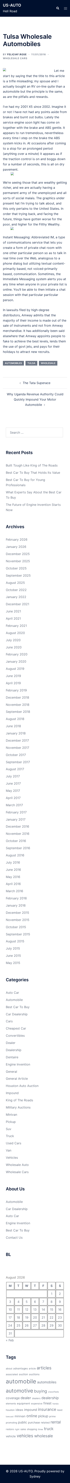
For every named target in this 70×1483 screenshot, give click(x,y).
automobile (21, 1381)
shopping (32, 1429)
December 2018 (17, 697)
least (59, 1409)
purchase (34, 1422)
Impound (12, 1093)
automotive (19, 1390)
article (32, 1368)
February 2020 (16, 654)
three (40, 1429)
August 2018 (15, 719)
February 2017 (16, 812)
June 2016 (13, 870)
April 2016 (13, 884)
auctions (34, 1374)
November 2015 (17, 920)
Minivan (11, 1114)
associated (12, 1374)
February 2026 (16, 539)
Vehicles (12, 1157)
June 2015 (13, 956)
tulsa (31, 363)
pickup (43, 1416)
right (17, 1429)
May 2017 (13, 791)
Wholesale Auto (17, 1165)
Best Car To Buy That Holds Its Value (33, 472)
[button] (57, 8)
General (11, 1071)
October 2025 (16, 568)
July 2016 (13, 862)
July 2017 (13, 776)
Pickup (11, 1122)
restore (10, 1429)
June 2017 (13, 783)
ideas (19, 1410)
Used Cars (13, 1143)
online (31, 1416)
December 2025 (18, 554)
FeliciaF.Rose (17, 54)
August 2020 (15, 633)
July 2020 (13, 640)
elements (11, 1403)
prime (52, 1416)
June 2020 (14, 647)
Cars (9, 1021)
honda (55, 1403)
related (45, 1422)
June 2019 (13, 676)
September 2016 (18, 848)
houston (10, 1409)
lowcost (10, 1416)
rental (56, 1422)
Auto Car (12, 993)
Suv (8, 1129)
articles (44, 1367)
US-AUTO (12, 5)
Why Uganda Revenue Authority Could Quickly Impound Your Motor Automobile (35, 399)
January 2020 (16, 661)
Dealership (13, 1050)
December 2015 (17, 913)
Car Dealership (17, 1014)
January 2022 (16, 597)
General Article (17, 1078)
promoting (11, 1422)
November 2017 (17, 748)
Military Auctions (18, 1107)
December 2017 (17, 740)
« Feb (10, 1340)
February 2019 (16, 690)
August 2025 (15, 583)
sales (23, 1429)
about (9, 1368)
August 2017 (15, 769)
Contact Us (14, 1237)
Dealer (10, 1043)
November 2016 (17, 834)
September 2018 (18, 712)
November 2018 (17, 705)
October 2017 (16, 755)
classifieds (53, 1392)
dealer (26, 1398)
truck (48, 1428)
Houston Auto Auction (22, 1086)
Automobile (14, 1000)
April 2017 (13, 798)
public (22, 1422)
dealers (36, 1398)
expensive (36, 1403)
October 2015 (16, 927)
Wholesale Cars (15, 58)
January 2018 (16, 733)
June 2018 (13, 726)
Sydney (35, 1476)
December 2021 (17, 604)
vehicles (25, 1435)
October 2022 (16, 590)
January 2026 (16, 547)
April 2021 (13, 618)
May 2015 (13, 963)
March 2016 (14, 891)
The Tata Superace (36, 383)
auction (23, 1374)
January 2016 (16, 905)
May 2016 (13, 877)
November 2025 (18, 561)
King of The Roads (19, 1100)
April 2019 (13, 683)
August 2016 (15, 855)
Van (8, 1150)
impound (30, 1410)
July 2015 (13, 948)
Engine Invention (18, 1064)
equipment (23, 1403)
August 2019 (15, 669)
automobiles (13, 363)
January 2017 (15, 819)
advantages (20, 1368)
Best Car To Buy (18, 1007)
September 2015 (18, 934)
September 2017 (18, 762)
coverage (13, 1398)
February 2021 (16, 626)
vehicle (11, 1436)
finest (47, 1403)
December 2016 (17, 826)
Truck (10, 1136)
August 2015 (15, 941)
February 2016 (16, 898)
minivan (20, 1416)
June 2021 (13, 611)
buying (40, 1391)
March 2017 (14, 805)
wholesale (48, 363)
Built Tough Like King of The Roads (32, 465)
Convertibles (15, 1035)
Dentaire (12, 1057)
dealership (50, 1398)
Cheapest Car (16, 1028)
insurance (47, 1409)
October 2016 (16, 841)
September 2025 (18, 575)
